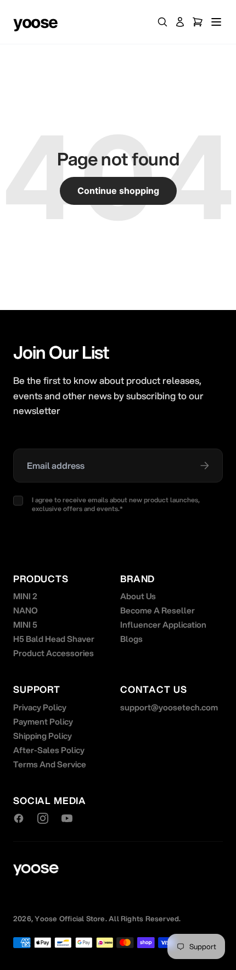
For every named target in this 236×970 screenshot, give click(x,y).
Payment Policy (43, 721)
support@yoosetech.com (169, 707)
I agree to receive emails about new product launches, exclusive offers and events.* (116, 504)
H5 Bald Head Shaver (53, 639)
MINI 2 (25, 596)
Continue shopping (118, 190)
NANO (25, 610)
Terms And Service (49, 764)
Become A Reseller (157, 610)
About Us (138, 596)
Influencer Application (163, 624)
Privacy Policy (39, 707)
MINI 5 (25, 624)
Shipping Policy (42, 736)
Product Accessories (53, 653)
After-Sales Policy (49, 750)
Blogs (131, 639)
